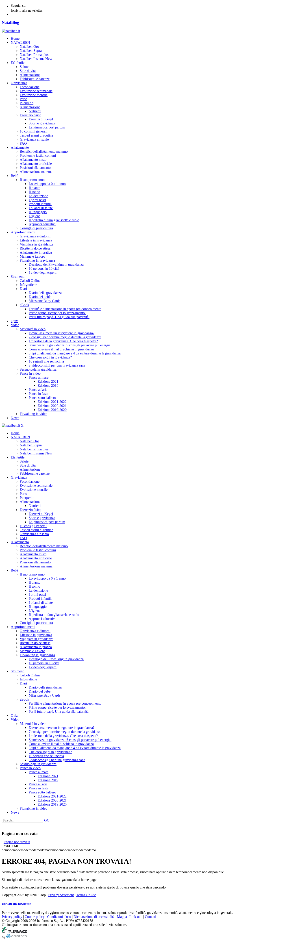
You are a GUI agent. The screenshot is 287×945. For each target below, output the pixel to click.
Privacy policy (12, 917)
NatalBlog (10, 22)
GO (47, 820)
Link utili (135, 917)
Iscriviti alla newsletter (16, 903)
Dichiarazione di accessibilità (94, 917)
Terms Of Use (86, 895)
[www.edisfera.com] (16, 937)
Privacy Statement (61, 895)
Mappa (122, 917)
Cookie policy (35, 917)
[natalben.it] (11, 31)
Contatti (150, 917)
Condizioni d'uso (59, 917)
